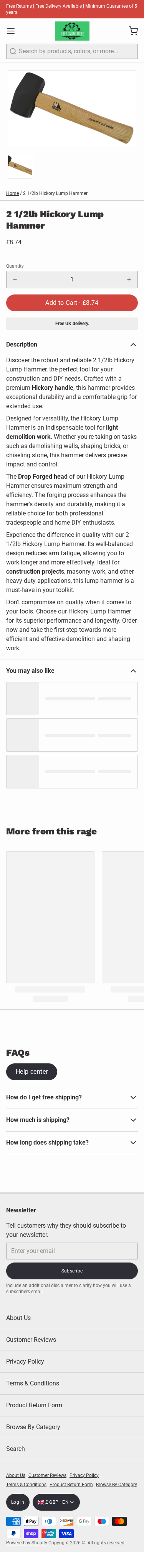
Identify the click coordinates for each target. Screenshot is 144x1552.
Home (12, 193)
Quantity (15, 266)
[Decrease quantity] (15, 279)
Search (15, 1448)
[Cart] (130, 31)
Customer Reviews (31, 1339)
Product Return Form (34, 1405)
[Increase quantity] (129, 279)
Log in (18, 1502)
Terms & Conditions (32, 1383)
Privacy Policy (25, 1361)
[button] (72, 302)
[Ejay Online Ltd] (72, 31)
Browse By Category (33, 1427)
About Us (18, 1317)
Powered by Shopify (26, 1542)
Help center (32, 1071)
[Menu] (14, 31)
